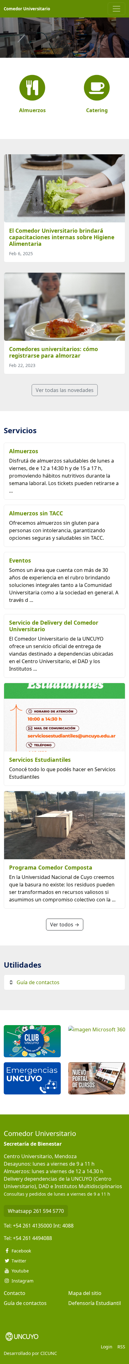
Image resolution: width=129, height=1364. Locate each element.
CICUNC (48, 1353)
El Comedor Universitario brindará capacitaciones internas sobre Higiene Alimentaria (61, 237)
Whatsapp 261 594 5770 (36, 1211)
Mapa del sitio (84, 1293)
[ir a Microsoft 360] (96, 1028)
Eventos (20, 560)
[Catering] (97, 88)
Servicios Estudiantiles (40, 759)
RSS (121, 1347)
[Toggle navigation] (116, 8)
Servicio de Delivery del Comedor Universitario (53, 626)
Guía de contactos (38, 982)
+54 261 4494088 (32, 1238)
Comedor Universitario (27, 9)
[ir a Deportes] (32, 1040)
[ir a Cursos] (96, 1077)
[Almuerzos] (32, 88)
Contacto (14, 1293)
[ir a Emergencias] (32, 1077)
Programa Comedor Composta (50, 867)
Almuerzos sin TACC (36, 513)
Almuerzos (23, 451)
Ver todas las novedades (65, 390)
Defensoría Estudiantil (94, 1303)
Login (106, 1347)
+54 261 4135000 (32, 1225)
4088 (68, 1225)
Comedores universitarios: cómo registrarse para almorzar (53, 352)
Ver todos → (64, 924)
